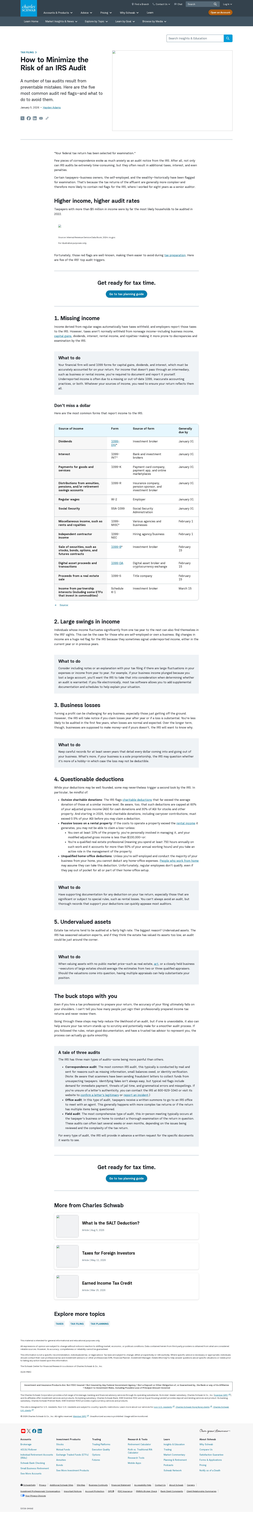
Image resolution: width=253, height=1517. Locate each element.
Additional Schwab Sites (61, 1485)
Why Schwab (206, 1444)
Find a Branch (142, 4)
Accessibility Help (142, 1485)
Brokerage (25, 1444)
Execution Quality (101, 1449)
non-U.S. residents (163, 1407)
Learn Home (31, 21)
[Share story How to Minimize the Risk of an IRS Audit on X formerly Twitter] (22, 118)
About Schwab (176, 1485)
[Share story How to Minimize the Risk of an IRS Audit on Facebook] (29, 118)
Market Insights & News (59, 21)
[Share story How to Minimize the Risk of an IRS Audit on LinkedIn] (35, 118)
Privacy (42, 1485)
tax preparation (175, 255)
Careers (191, 1485)
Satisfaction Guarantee (211, 1454)
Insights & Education (174, 1444)
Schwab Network (173, 1470)
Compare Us (206, 1449)
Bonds (59, 1465)
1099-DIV (115, 443)
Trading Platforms (101, 1444)
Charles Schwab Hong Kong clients (192, 1407)
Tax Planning (100, 1323)
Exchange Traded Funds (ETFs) (72, 1454)
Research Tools (136, 1457)
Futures (96, 1459)
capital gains (62, 336)
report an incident (136, 1095)
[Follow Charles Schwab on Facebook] (34, 1431)
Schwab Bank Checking (32, 1463)
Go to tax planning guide (126, 294)
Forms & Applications (210, 1459)
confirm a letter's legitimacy (100, 1095)
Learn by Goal (123, 21)
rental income (185, 823)
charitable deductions (137, 799)
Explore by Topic (94, 21)
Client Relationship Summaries (201, 1491)
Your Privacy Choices (35, 1495)
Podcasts (168, 1465)
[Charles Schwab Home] (28, 8)
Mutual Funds (63, 1449)
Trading (167, 1449)
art (156, 964)
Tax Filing (27, 52)
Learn (150, 12)
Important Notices (73, 1491)
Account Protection (94, 1491)
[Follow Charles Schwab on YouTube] (23, 1431)
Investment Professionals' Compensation (40, 1491)
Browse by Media (152, 21)
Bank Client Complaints (172, 1491)
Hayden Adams (52, 107)
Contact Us (160, 1485)
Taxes (60, 1323)
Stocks (60, 1444)
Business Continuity (98, 1485)
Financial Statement (121, 1485)
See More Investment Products (72, 1470)
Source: (64, 605)
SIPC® (111, 1491)
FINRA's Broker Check (146, 1491)
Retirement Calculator (139, 1444)
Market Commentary (174, 1454)
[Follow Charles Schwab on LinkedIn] (40, 1431)
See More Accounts (30, 1473)
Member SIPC (79, 1416)
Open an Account (220, 12)
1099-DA (117, 563)
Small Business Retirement (34, 1468)
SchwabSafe (29, 1485)
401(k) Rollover (28, 1449)
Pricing (202, 1465)
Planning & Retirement (175, 1459)
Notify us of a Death (209, 1470)
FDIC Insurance (125, 1491)
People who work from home (179, 860)
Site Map (81, 1485)
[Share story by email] (41, 118)
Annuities (61, 1459)
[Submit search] (215, 4)
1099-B (116, 547)
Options (96, 1454)
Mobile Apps (134, 1463)
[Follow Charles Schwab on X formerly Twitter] (29, 1431)
